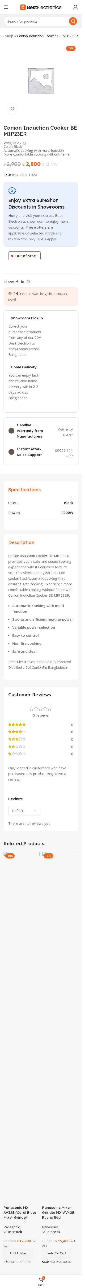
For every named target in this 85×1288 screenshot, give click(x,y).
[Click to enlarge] (12, 108)
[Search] (73, 21)
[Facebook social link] (17, 282)
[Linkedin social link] (23, 282)
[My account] (75, 7)
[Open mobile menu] (6, 7)
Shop (9, 35)
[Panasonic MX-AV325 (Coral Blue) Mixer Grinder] (22, 1027)
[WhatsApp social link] (28, 282)
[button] (18, 1253)
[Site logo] (41, 6)
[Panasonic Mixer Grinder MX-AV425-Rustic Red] (60, 1027)
